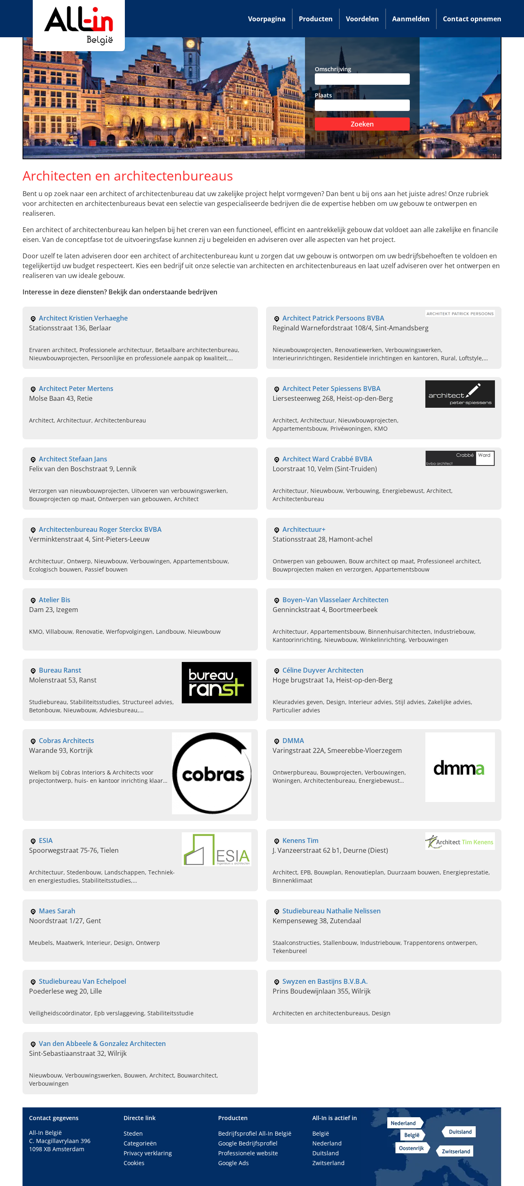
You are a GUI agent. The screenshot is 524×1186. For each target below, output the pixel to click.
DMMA (293, 740)
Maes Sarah (57, 910)
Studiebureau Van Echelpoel (82, 981)
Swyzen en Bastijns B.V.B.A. (325, 981)
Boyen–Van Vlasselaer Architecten (335, 599)
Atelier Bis (54, 599)
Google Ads (233, 1163)
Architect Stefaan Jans (73, 458)
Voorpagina (267, 18)
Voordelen (362, 18)
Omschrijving (333, 69)
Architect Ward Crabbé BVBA (327, 458)
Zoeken (362, 124)
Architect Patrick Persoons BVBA (333, 318)
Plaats (323, 95)
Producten (316, 18)
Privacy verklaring (148, 1153)
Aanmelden (411, 18)
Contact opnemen (472, 18)
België (320, 1133)
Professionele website (248, 1153)
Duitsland (325, 1153)
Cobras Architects (66, 740)
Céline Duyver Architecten (323, 670)
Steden (133, 1133)
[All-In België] (79, 25)
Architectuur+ (303, 529)
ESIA (46, 840)
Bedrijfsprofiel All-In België (254, 1133)
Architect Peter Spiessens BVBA (331, 388)
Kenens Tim (300, 840)
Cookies (134, 1163)
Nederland (327, 1143)
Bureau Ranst (60, 670)
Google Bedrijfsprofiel (248, 1143)
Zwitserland (328, 1163)
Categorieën (140, 1143)
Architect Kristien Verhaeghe (83, 318)
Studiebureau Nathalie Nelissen (331, 910)
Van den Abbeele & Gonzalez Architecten (102, 1043)
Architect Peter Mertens (76, 388)
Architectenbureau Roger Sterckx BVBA (100, 529)
